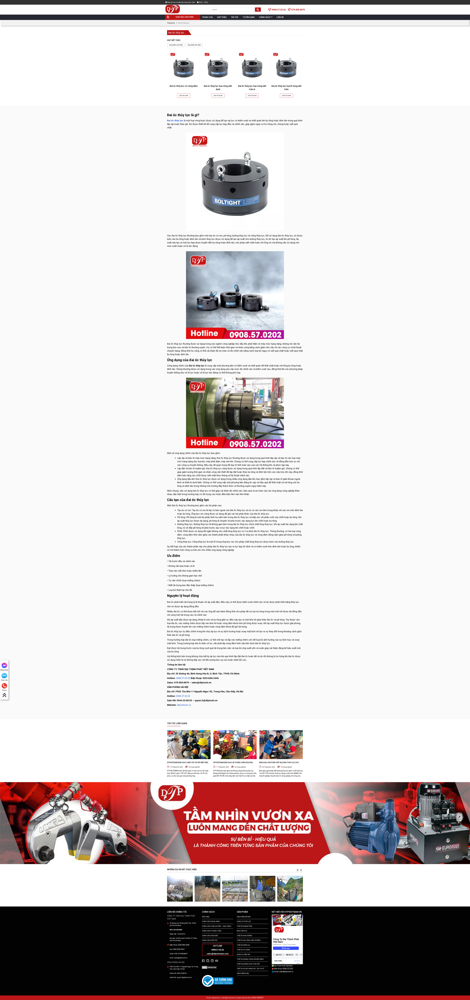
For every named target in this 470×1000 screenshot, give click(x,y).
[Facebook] (203, 961)
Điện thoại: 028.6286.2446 (179, 945)
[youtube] (216, 961)
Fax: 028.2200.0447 (177, 949)
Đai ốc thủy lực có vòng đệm (184, 86)
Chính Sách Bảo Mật (210, 936)
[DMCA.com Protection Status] (209, 967)
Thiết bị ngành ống (244, 926)
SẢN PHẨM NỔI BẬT (244, 917)
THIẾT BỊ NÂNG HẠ (243, 945)
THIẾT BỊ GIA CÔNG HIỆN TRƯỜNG (249, 940)
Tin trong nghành (194, 767)
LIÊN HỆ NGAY (183, 95)
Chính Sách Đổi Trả (209, 940)
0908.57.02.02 (279, 9)
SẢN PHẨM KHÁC (243, 973)
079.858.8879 (298, 9)
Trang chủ (171, 23)
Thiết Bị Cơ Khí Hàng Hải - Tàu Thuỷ (250, 968)
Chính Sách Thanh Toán (211, 931)
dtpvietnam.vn (184, 705)
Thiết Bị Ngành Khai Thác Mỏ (248, 964)
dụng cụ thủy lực (244, 921)
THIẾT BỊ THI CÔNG (243, 950)
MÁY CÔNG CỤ (242, 931)
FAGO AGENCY (258, 998)
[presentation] (168, 746)
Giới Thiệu (206, 917)
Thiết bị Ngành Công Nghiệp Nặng (250, 959)
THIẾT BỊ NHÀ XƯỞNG (244, 936)
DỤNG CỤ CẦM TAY (243, 954)
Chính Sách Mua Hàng (211, 921)
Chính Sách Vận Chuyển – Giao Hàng (216, 926)
